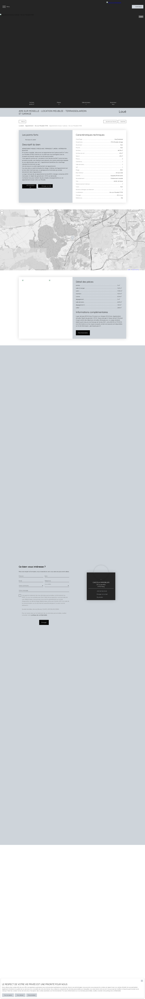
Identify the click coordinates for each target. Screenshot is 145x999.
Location (21, 126)
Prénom (21, 576)
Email (20, 581)
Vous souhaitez (48, 584)
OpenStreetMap (135, 269)
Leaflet (128, 269)
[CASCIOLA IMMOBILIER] (115, 6)
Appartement (29, 126)
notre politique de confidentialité (112, 991)
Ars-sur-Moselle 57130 (41, 126)
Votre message (23, 590)
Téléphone (48, 581)
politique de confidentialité (39, 615)
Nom (46, 576)
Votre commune (24, 585)
